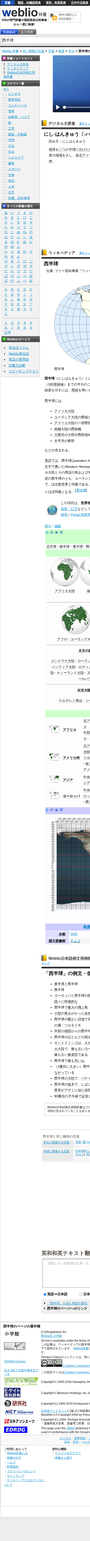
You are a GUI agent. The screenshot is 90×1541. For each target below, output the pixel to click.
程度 (61, 51)
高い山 (79, 1061)
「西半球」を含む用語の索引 (67, 1303)
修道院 (73, 1055)
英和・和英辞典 (56, 2)
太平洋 (59, 441)
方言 (11, 192)
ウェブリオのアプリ (68, 1453)
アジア (68, 780)
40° (53, 847)
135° (79, 819)
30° (53, 852)
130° (81, 821)
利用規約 (12, 1466)
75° (53, 830)
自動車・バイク (19, 117)
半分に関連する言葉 (56, 1142)
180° (57, 821)
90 (56, 1096)
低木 (71, 1084)
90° (53, 822)
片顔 (78, 1142)
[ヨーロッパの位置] (54, 798)
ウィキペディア (61, 253)
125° (84, 819)
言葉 (51, 51)
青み (67, 1013)
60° (53, 837)
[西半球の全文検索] (27, 32)
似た (81, 1090)
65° (53, 835)
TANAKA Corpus (14, 1361)
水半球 (79, 1150)
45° (53, 844)
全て (6, 89)
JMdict (70, 1428)
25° (53, 854)
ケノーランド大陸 (70, 673)
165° (64, 819)
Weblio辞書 (80, 1348)
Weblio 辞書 (10, 51)
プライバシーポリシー (21, 1471)
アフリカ (69, 730)
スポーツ (14, 169)
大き (73, 1066)
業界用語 (14, 99)
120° (86, 821)
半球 (72, 149)
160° (67, 821)
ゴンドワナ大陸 (62, 661)
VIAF (74, 934)
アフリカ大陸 (64, 423)
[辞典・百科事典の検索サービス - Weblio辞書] (24, 16)
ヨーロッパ (71, 796)
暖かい (73, 1019)
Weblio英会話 (19, 354)
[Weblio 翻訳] (53, 17)
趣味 (11, 163)
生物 (11, 175)
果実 (57, 1090)
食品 (11, 180)
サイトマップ (15, 1475)
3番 (60, 1066)
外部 (57, 1031)
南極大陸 (61, 429)
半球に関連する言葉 (56, 1151)
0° (53, 866)
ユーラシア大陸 (66, 417)
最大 (71, 1007)
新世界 (63, 484)
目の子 (66, 1096)
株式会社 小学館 (51, 1336)
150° (72, 821)
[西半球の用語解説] (9, 32)
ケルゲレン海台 (70, 700)
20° (53, 856)
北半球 (51, 546)
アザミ (69, 1090)
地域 (58, 155)
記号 (7, 332)
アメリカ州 (71, 758)
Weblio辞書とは (17, 1453)
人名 (11, 186)
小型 (57, 1013)
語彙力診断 (17, 365)
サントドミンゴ (66, 1043)
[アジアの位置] (54, 782)
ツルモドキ (72, 1025)
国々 (57, 1001)
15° (53, 859)
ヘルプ (11, 1462)
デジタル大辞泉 (61, 123)
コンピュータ (17, 105)
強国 (67, 1031)
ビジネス (14, 94)
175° (60, 819)
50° (53, 842)
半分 (71, 51)
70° (53, 832)
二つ (62, 149)
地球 (52, 149)
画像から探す (63, 1457)
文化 (11, 146)
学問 (11, 140)
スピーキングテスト (24, 371)
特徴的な (71, 1001)
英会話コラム (19, 348)
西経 (75, 390)
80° (53, 827)
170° (62, 821)
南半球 (65, 546)
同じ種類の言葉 (33, 51)
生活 (11, 152)
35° (53, 849)
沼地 (81, 1019)
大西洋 (59, 435)
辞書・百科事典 (19, 198)
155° (69, 819)
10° (53, 861)
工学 (11, 128)
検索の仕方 (14, 1457)
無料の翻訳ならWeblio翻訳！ (68, 17)
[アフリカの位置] (54, 731)
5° (53, 864)
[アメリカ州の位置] (54, 759)
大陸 (71, 1078)
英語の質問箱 (19, 359)
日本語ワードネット (54, 1411)
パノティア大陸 (63, 667)
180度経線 (56, 384)
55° (53, 839)
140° (76, 821)
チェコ (75, 941)
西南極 (76, 429)
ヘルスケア (16, 157)
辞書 (8, 2)
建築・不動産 (17, 134)
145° (74, 819)
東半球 (78, 546)
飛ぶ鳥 (83, 1007)
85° (53, 825)
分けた (84, 149)
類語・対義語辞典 (29, 2)
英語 (48, 460)
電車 (11, 111)
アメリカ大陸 (64, 411)
